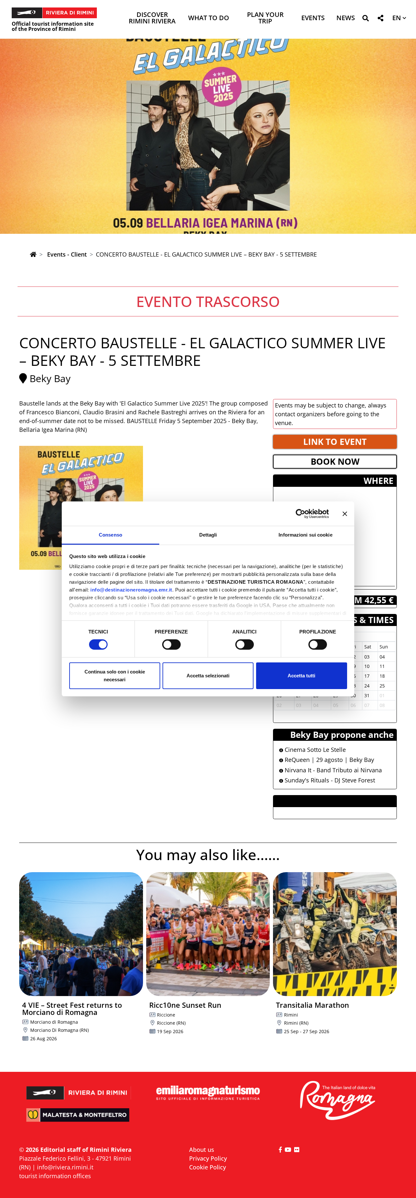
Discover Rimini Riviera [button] (152, 18)
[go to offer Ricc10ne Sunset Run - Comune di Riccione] (208, 934)
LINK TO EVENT (335, 441)
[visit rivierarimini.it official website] (78, 1088)
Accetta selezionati (208, 675)
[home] (33, 254)
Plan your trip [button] (265, 18)
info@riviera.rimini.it (65, 1167)
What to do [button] (208, 18)
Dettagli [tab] (208, 535)
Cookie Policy (207, 1167)
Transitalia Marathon (312, 1004)
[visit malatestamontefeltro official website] (78, 1119)
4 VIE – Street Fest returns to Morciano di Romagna (72, 1008)
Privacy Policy (208, 1158)
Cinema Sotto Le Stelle (314, 749)
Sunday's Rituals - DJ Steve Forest (329, 780)
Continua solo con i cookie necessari (114, 675)
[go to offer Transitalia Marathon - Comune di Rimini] (335, 934)
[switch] (171, 644)
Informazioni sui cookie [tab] (305, 535)
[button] (365, 19)
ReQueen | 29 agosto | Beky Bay (328, 760)
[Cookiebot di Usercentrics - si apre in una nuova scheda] (300, 513)
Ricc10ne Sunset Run (185, 1004)
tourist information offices (55, 1176)
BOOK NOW (335, 461)
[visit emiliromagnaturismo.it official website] (207, 1093)
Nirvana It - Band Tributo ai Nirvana (332, 770)
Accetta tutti (301, 675)
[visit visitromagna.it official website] (337, 1101)
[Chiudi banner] (345, 513)
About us (201, 1149)
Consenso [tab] (110, 535)
